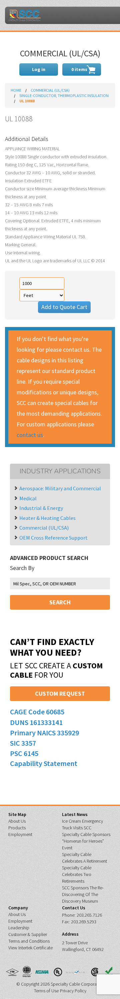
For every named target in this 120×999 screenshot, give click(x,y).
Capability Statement (43, 763)
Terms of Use (46, 991)
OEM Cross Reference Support (53, 537)
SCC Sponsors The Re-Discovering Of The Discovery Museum (83, 894)
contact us (30, 435)
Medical (28, 498)
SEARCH (60, 602)
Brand (24, 15)
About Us (17, 821)
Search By (22, 568)
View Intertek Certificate (30, 948)
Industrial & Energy (41, 508)
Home (16, 90)
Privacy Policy (73, 991)
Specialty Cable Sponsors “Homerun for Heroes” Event (86, 841)
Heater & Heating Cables (47, 518)
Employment (20, 834)
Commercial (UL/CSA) (50, 90)
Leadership (18, 928)
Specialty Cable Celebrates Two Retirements (76, 874)
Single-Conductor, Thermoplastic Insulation (64, 95)
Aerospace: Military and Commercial (60, 488)
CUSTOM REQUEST (60, 693)
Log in (38, 69)
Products (17, 828)
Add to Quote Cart (64, 307)
